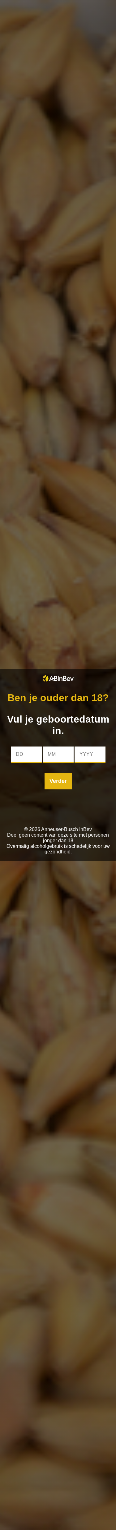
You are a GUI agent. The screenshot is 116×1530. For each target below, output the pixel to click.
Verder (58, 781)
